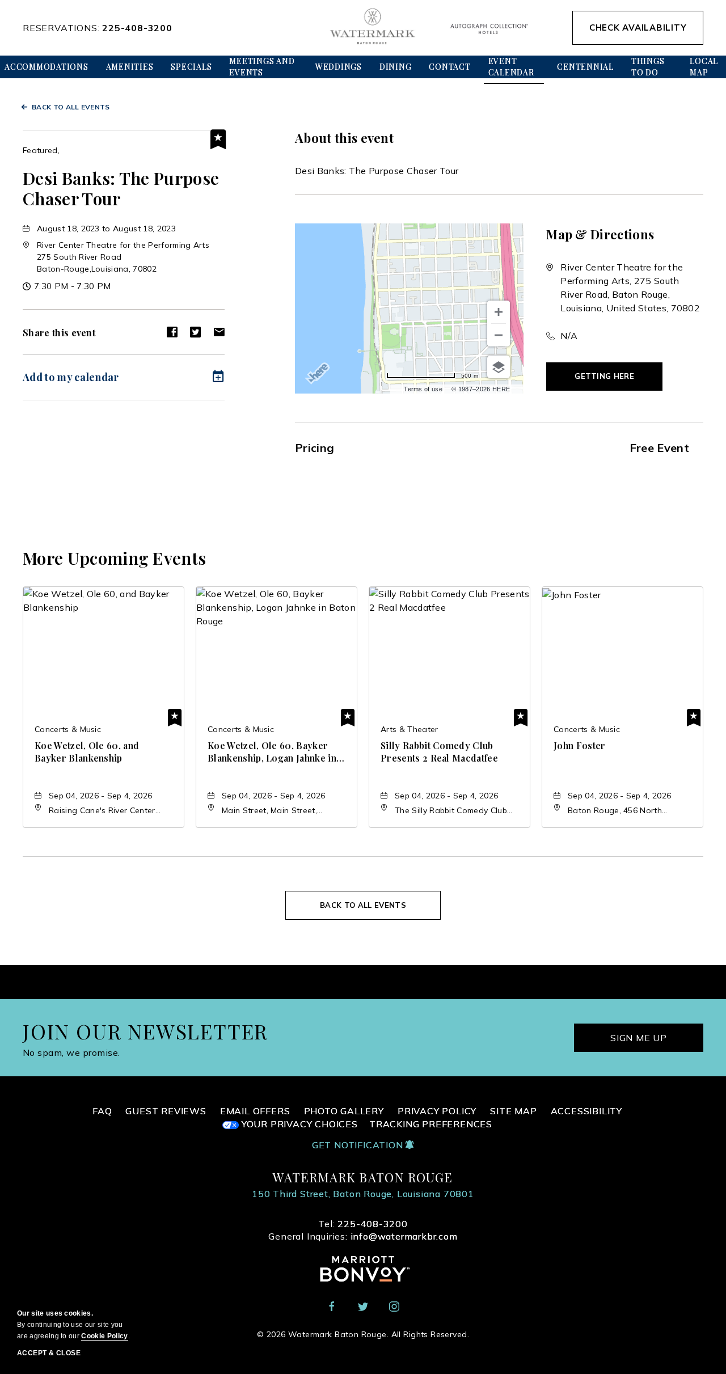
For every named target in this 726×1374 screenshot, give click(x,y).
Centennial (585, 66)
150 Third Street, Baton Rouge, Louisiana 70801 (363, 1193)
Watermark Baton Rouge (363, 1177)
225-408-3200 (137, 27)
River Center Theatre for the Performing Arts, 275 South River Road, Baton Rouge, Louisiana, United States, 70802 (630, 287)
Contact (449, 66)
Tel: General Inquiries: (362, 1229)
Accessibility (586, 1111)
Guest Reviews (165, 1111)
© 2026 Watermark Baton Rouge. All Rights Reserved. (363, 1334)
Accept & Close (49, 1353)
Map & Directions (600, 234)
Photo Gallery (344, 1111)
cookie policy (104, 1336)
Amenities (130, 66)
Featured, (41, 150)
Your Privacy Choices (298, 1124)
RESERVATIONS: (97, 27)
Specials (191, 66)
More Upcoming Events (114, 558)
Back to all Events (71, 107)
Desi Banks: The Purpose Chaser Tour (121, 188)
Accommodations (46, 66)
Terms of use (423, 389)
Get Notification (359, 1145)
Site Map (513, 1111)
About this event (344, 137)
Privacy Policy (437, 1111)
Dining (395, 66)
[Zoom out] (498, 335)
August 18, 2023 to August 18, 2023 (106, 228)
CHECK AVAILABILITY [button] (638, 27)
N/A (568, 335)
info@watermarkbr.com (404, 1236)
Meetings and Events (261, 67)
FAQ (102, 1111)
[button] (604, 376)
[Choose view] (498, 367)
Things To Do (648, 67)
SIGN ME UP (638, 1037)
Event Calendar (511, 67)
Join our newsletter (145, 1031)
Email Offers (255, 1111)
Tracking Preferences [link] (430, 1124)
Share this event (59, 333)
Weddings (338, 66)
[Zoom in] (498, 312)
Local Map (704, 67)
